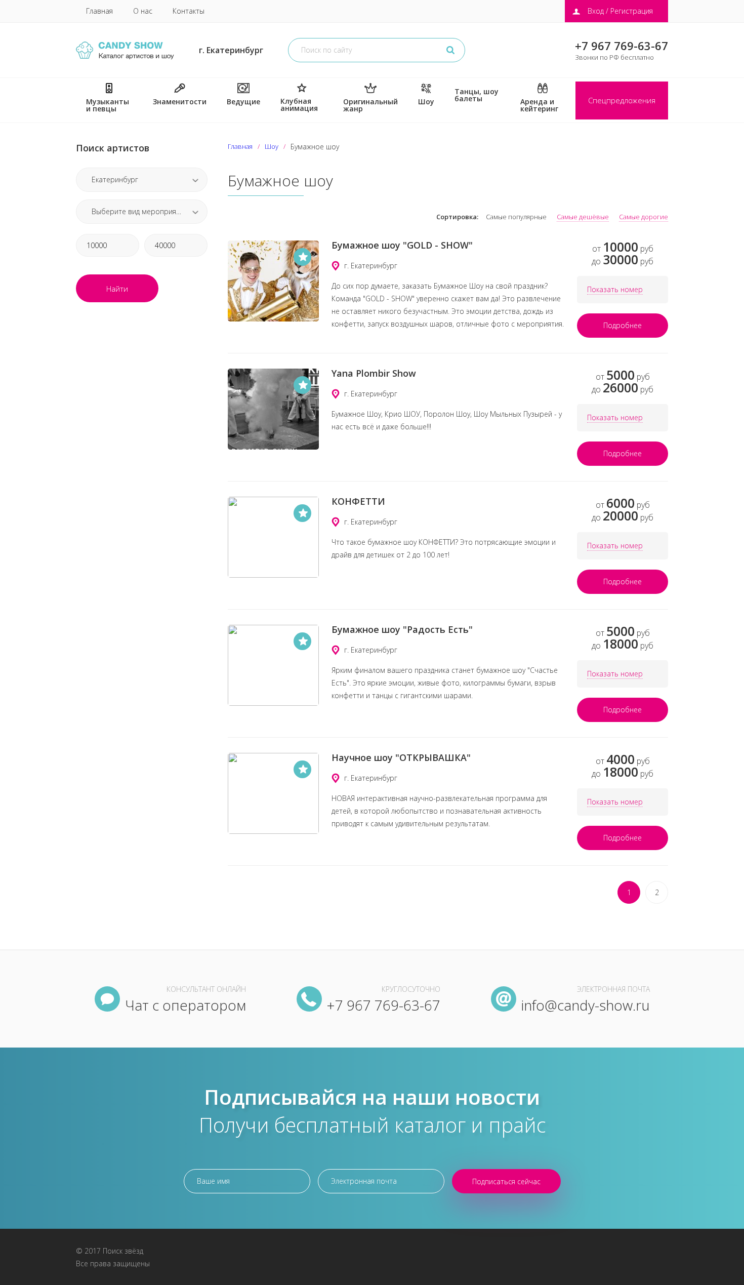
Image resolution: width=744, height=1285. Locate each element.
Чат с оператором (185, 1005)
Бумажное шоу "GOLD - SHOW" (402, 245)
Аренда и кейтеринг (539, 105)
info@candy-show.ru (585, 1005)
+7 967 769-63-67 (621, 45)
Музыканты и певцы (107, 105)
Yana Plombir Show (374, 373)
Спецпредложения (621, 100)
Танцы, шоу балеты (476, 95)
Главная (99, 11)
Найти (117, 289)
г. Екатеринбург (231, 50)
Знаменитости (179, 101)
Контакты (188, 11)
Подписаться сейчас (506, 1181)
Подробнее (622, 325)
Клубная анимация (299, 104)
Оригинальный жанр (370, 105)
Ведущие (243, 101)
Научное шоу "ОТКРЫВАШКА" (401, 757)
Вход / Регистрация (620, 11)
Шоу (426, 101)
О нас (142, 11)
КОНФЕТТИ (358, 501)
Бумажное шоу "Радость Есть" (402, 629)
